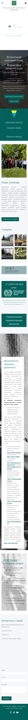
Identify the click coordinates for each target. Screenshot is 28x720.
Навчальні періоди (14, 122)
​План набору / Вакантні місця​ (14, 96)
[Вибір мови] (26, 3)
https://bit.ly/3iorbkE (13, 456)
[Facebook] (10, 712)
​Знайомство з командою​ (10, 219)
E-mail (3, 677)
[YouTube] (17, 712)
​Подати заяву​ (14, 101)
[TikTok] (14, 712)
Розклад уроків (14, 128)
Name (3, 670)
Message (4, 684)
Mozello (14, 706)
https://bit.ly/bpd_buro (11, 543)
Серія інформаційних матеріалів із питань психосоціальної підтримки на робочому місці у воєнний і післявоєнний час (14, 302)
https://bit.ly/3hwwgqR (14, 452)
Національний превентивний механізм (14, 320)
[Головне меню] (2, 3)
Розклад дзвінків (14, 136)
